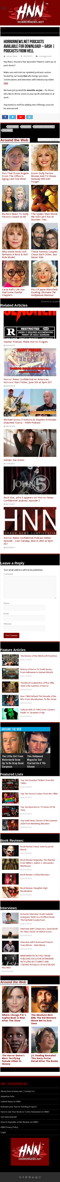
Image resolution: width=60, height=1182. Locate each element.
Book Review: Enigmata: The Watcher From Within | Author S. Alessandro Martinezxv (37, 863)
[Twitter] (26, 1177)
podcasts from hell (44, 127)
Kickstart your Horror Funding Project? (19, 1106)
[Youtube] (36, 1177)
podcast (26, 127)
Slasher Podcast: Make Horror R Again (26, 341)
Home (3, 28)
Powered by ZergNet (50, 301)
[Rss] (20, 1177)
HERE (6, 83)
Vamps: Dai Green (14, 460)
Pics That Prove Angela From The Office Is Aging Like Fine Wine (15, 176)
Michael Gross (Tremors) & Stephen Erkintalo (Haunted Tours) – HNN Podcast (30, 421)
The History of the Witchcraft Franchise (38, 656)
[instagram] (39, 1177)
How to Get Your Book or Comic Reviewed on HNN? (25, 1112)
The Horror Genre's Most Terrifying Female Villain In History (13, 1059)
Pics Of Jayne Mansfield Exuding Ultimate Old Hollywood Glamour (44, 292)
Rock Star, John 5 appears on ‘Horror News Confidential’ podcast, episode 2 (28, 499)
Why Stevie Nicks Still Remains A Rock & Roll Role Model (15, 254)
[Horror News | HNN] (30, 12)
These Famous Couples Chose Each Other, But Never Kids (44, 254)
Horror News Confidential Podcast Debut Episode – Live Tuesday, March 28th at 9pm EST (28, 540)
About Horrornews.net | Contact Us (17, 1091)
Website (7, 624)
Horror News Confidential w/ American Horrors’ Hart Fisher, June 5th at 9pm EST (28, 381)
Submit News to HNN (10, 1101)
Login (3, 1132)
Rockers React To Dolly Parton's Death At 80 (15, 215)
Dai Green (13, 127)
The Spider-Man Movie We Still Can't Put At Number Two (44, 216)
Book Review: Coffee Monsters (35, 874)
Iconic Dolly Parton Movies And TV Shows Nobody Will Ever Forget (43, 177)
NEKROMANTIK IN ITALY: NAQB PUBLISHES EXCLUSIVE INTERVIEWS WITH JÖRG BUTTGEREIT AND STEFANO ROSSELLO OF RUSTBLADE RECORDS (28, 961)
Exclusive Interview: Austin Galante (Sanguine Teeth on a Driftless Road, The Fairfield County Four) (37, 917)
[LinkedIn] (33, 1177)
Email (6, 613)
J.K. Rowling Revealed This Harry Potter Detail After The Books (44, 1058)
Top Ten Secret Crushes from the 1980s (39, 793)
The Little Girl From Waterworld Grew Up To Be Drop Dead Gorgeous (13, 761)
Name (6, 603)
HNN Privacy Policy (9, 1127)
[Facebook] (23, 1177)
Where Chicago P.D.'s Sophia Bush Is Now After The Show (14, 1018)
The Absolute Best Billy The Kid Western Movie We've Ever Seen (43, 1019)
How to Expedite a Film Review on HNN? (19, 1122)
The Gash (7, 130)
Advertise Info (7, 1096)
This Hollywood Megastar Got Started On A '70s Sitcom (36, 761)
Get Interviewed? (9, 1117)
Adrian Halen (12, 56)
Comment (8, 574)
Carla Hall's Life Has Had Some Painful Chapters (13, 292)
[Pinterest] (29, 1177)
